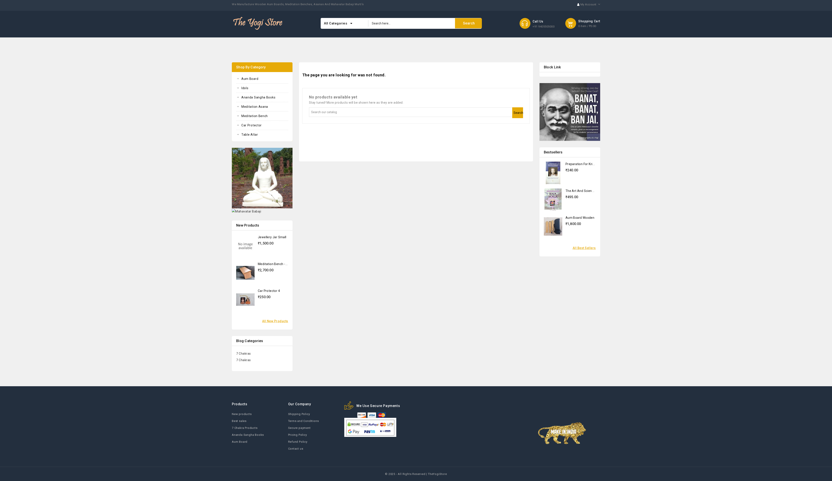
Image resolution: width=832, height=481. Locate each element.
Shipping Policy (299, 414)
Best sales (239, 421)
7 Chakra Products (245, 428)
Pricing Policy (297, 434)
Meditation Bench (254, 116)
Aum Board (249, 78)
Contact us (295, 448)
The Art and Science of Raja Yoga (590, 191)
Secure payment (299, 428)
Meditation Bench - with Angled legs (284, 264)
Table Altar (249, 134)
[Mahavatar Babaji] (246, 211)
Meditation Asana (254, 106)
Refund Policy (297, 441)
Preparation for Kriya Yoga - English (591, 164)
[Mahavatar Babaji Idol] (262, 178)
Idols (245, 88)
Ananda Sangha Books (258, 97)
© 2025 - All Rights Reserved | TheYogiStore (416, 474)
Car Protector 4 (269, 291)
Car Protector (251, 125)
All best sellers (584, 248)
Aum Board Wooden (580, 217)
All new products (275, 321)
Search (518, 112)
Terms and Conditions (303, 421)
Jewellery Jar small (272, 237)
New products (242, 414)
